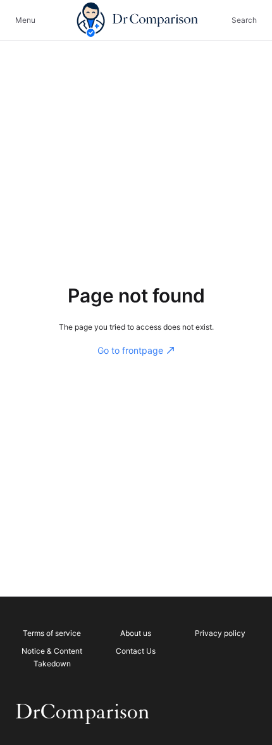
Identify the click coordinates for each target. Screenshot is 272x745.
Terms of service (52, 633)
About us (135, 633)
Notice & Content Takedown (52, 657)
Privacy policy (220, 633)
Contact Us (136, 651)
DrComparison (82, 712)
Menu (25, 20)
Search (244, 20)
